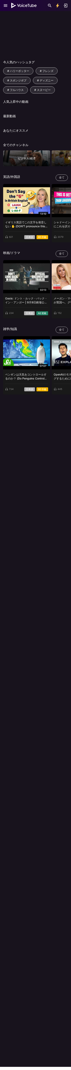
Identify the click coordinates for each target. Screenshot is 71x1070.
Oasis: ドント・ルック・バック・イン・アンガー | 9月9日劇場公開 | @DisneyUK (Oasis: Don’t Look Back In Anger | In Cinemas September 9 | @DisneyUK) (26, 300)
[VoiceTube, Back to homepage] (24, 5)
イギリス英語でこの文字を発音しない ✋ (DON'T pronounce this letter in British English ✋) (26, 224)
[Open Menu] (5, 5)
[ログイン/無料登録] (65, 5)
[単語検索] (49, 5)
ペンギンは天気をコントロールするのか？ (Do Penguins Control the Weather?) (26, 376)
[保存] (45, 188)
